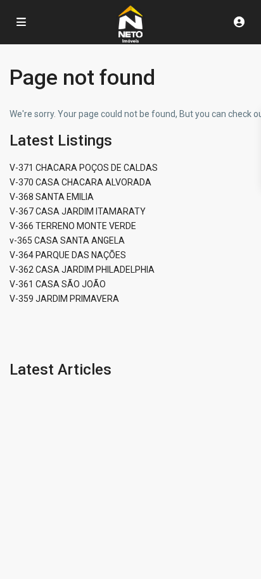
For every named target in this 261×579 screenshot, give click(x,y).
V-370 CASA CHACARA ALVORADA (80, 182)
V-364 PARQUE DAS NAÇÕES (68, 255)
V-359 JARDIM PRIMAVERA (64, 299)
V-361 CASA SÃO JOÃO (58, 284)
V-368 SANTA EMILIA (52, 197)
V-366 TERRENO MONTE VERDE (73, 226)
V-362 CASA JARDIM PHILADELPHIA (82, 270)
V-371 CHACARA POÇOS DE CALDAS (84, 168)
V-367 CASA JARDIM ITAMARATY (78, 211)
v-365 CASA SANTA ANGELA (67, 240)
